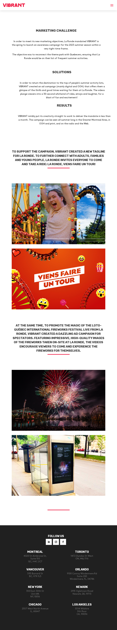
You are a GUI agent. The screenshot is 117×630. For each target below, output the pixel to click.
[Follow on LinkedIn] (49, 542)
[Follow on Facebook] (63, 542)
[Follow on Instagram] (56, 542)
